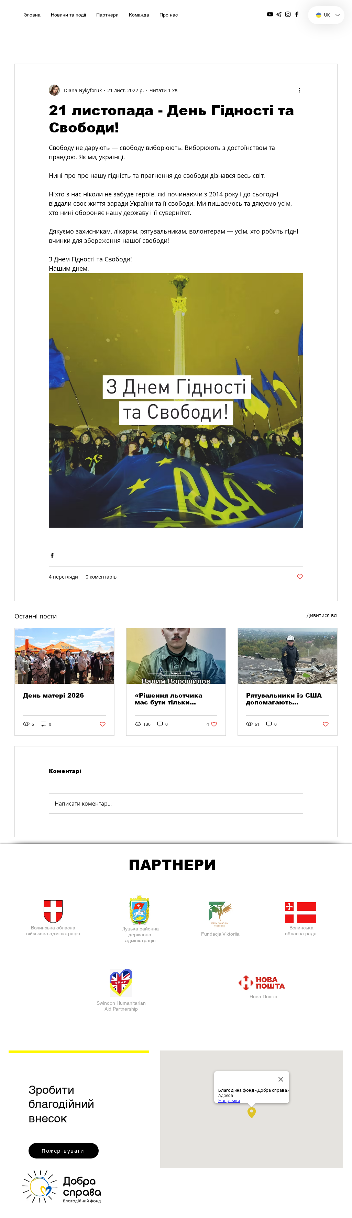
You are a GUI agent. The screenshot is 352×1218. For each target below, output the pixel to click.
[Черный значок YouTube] (270, 14)
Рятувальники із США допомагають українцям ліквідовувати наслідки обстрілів (287, 699)
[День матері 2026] (64, 656)
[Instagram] (288, 14)
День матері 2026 (53, 695)
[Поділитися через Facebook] (52, 555)
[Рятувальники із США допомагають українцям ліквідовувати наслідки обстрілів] (287, 656)
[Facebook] (296, 14)
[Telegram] (279, 14)
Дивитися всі (322, 615)
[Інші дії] (299, 90)
